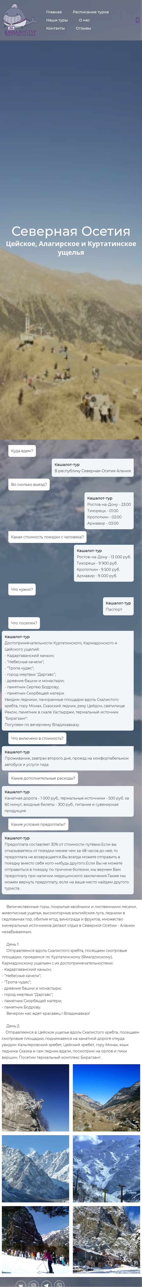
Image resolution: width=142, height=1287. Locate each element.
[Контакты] (137, 20)
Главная (54, 12)
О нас (84, 20)
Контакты (55, 28)
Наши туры (57, 20)
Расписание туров (91, 12)
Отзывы (83, 28)
